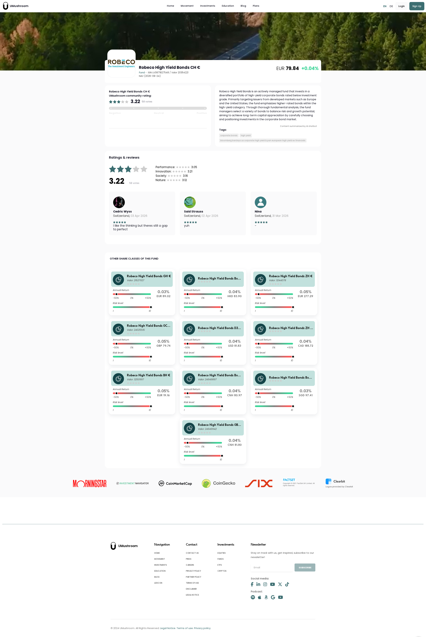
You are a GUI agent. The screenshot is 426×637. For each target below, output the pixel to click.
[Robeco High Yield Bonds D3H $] (213, 342)
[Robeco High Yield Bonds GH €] (142, 292)
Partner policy (193, 576)
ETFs (219, 565)
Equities (221, 553)
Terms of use (192, 582)
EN (384, 6)
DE (391, 6)
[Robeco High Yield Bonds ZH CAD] (284, 342)
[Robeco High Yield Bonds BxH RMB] (213, 391)
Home (170, 5)
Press (188, 559)
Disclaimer (191, 588)
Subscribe (305, 567)
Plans (256, 5)
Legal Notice (192, 594)
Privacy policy (193, 570)
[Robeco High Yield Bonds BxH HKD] (213, 292)
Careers (190, 565)
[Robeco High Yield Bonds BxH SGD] (284, 391)
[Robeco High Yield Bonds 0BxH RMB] (213, 441)
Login (401, 6)
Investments (207, 5)
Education (228, 5)
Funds (220, 559)
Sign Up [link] (416, 6)
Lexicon (158, 582)
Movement (187, 5)
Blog (243, 5)
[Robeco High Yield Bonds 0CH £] (142, 342)
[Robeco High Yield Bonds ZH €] (284, 292)
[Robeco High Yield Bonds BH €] (142, 391)
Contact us (192, 553)
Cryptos (221, 570)
